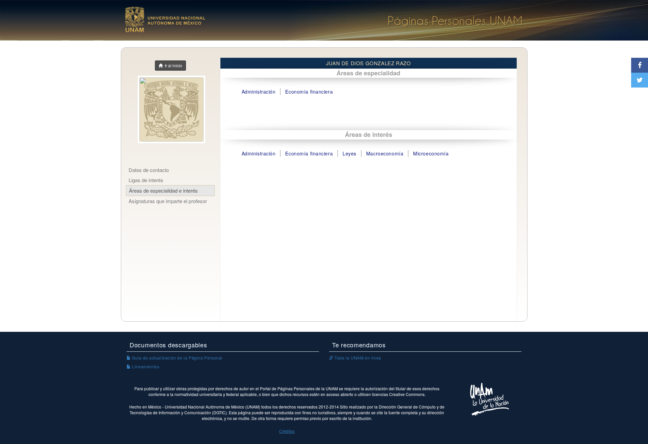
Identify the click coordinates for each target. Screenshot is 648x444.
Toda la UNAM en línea (357, 358)
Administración (259, 91)
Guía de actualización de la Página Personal (176, 358)
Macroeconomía (384, 153)
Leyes (349, 153)
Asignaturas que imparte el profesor (168, 200)
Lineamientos (145, 366)
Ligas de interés (146, 179)
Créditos (287, 431)
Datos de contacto (149, 169)
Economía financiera (309, 91)
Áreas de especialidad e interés (163, 190)
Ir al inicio (172, 65)
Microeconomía (431, 153)
